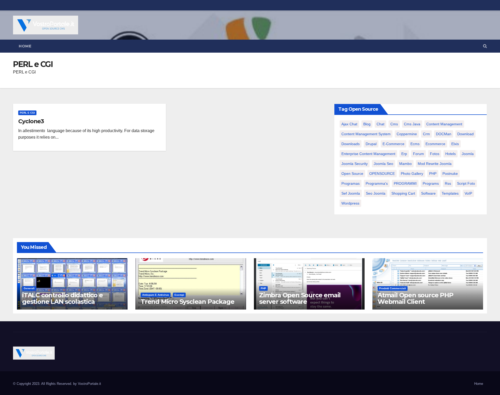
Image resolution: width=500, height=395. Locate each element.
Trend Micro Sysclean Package (187, 301)
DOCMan (443, 134)
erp (404, 154)
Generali (29, 288)
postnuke (450, 173)
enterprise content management (368, 154)
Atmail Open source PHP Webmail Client (415, 298)
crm (426, 134)
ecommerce (435, 144)
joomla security (354, 164)
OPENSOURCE (382, 173)
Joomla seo (383, 164)
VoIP (468, 193)
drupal (371, 144)
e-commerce (393, 144)
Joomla (468, 154)
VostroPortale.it (89, 384)
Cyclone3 (31, 121)
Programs (431, 183)
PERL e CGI (27, 112)
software (428, 193)
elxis (455, 144)
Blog (367, 124)
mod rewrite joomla (435, 164)
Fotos (434, 154)
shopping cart (403, 193)
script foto (466, 183)
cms (394, 124)
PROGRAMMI (405, 183)
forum (418, 154)
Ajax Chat (349, 124)
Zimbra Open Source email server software (300, 298)
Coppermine (407, 134)
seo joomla (375, 193)
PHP (432, 173)
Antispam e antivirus (155, 294)
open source (352, 173)
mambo (405, 164)
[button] (485, 46)
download (465, 134)
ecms (415, 144)
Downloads (350, 144)
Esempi (179, 294)
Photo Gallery (412, 173)
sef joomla (350, 193)
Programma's (377, 183)
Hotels (450, 154)
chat (380, 124)
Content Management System (366, 134)
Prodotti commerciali (392, 288)
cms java (412, 124)
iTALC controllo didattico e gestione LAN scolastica (62, 298)
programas (350, 183)
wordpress (350, 203)
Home (25, 46)
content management (444, 124)
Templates (450, 193)
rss (448, 183)
